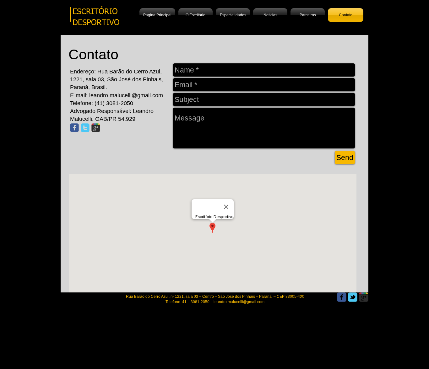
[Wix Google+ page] (363, 297)
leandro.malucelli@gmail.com (126, 95)
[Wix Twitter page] (352, 297)
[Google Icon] (95, 127)
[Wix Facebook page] (341, 297)
